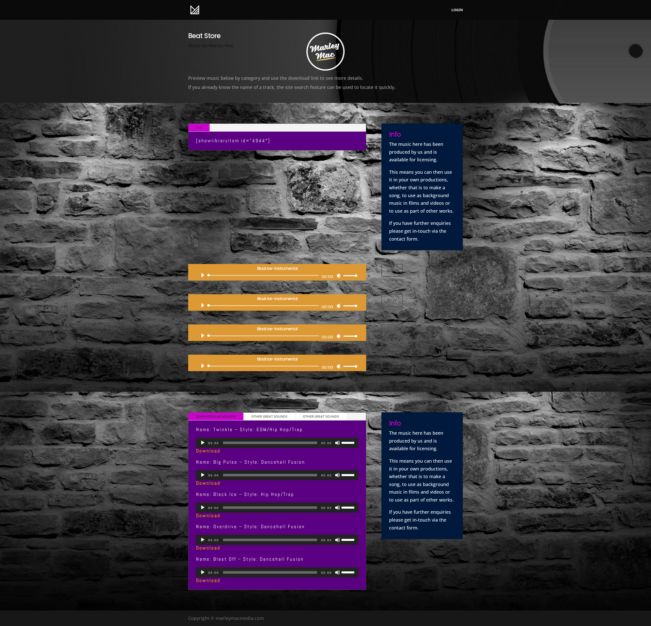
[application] (277, 275)
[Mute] (338, 275)
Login (457, 10)
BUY (392, 270)
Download (208, 451)
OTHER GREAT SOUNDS (269, 416)
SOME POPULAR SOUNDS (216, 416)
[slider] (349, 275)
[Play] (202, 275)
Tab (199, 127)
